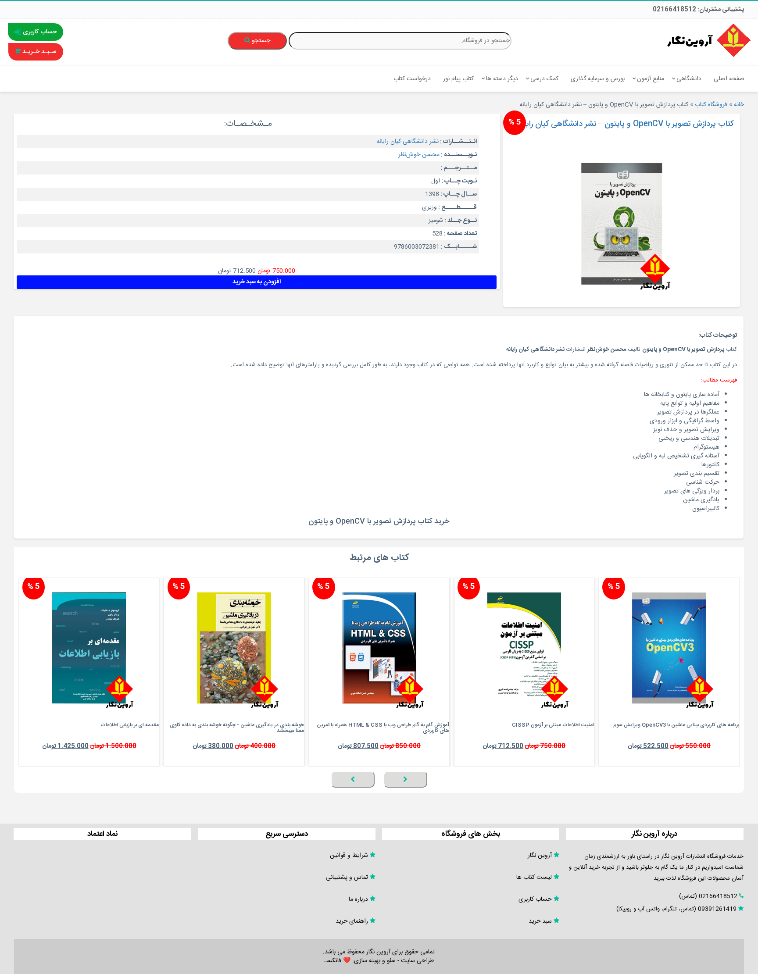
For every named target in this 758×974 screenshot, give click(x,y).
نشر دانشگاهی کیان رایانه (407, 141)
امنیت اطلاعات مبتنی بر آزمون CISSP (553, 725)
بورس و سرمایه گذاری (598, 79)
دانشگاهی (688, 79)
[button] (737, 792)
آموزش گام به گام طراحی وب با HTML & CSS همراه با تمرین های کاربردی (383, 728)
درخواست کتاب (412, 79)
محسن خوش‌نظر (419, 155)
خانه (739, 105)
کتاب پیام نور (458, 79)
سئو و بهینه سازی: (373, 961)
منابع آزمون (650, 79)
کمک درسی (544, 79)
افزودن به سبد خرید (256, 282)
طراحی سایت (417, 961)
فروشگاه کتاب (711, 105)
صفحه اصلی (729, 79)
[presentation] (405, 779)
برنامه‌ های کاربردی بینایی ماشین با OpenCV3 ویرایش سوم (676, 725)
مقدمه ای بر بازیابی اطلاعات (129, 725)
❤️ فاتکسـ (337, 961)
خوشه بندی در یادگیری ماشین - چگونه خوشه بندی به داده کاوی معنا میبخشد (237, 728)
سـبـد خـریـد (39, 51)
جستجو (260, 41)
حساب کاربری (39, 32)
